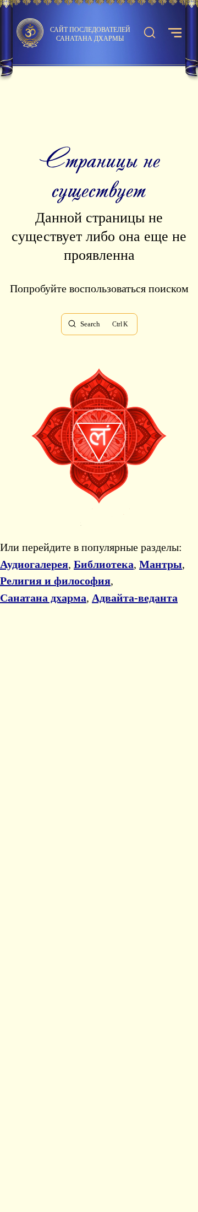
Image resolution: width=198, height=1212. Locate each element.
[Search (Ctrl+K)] (150, 33)
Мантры (160, 564)
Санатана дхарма (43, 598)
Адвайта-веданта (135, 598)
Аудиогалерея (34, 564)
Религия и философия (55, 581)
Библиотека (104, 564)
